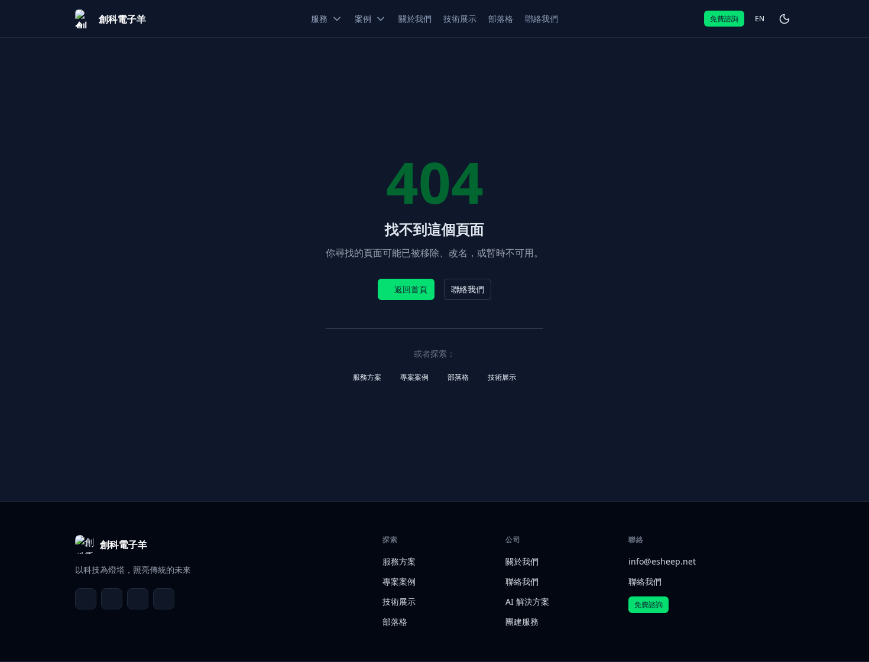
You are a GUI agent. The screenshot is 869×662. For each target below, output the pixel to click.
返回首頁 (410, 289)
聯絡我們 (467, 289)
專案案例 (414, 377)
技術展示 (502, 377)
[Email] (85, 598)
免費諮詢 (724, 19)
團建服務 (522, 621)
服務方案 (367, 377)
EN (759, 19)
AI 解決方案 (527, 601)
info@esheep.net (662, 561)
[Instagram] (163, 598)
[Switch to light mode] (784, 18)
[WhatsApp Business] (137, 598)
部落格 (458, 377)
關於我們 (522, 561)
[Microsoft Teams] (111, 598)
